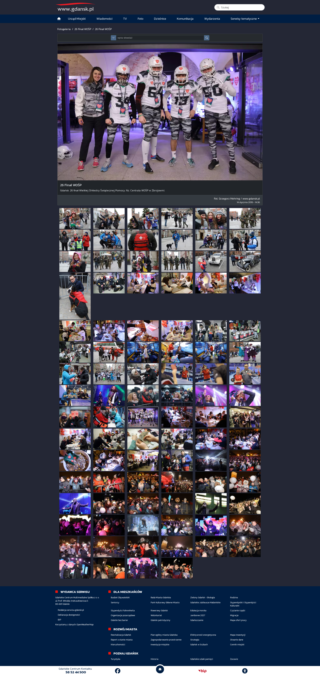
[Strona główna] (59, 19)
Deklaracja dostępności (69, 614)
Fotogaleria (64, 29)
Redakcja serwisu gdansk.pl (71, 610)
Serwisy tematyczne (244, 19)
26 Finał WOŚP (82, 29)
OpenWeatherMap (85, 624)
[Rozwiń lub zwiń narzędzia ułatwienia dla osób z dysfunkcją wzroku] (245, 671)
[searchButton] (206, 37)
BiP (59, 619)
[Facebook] (117, 671)
